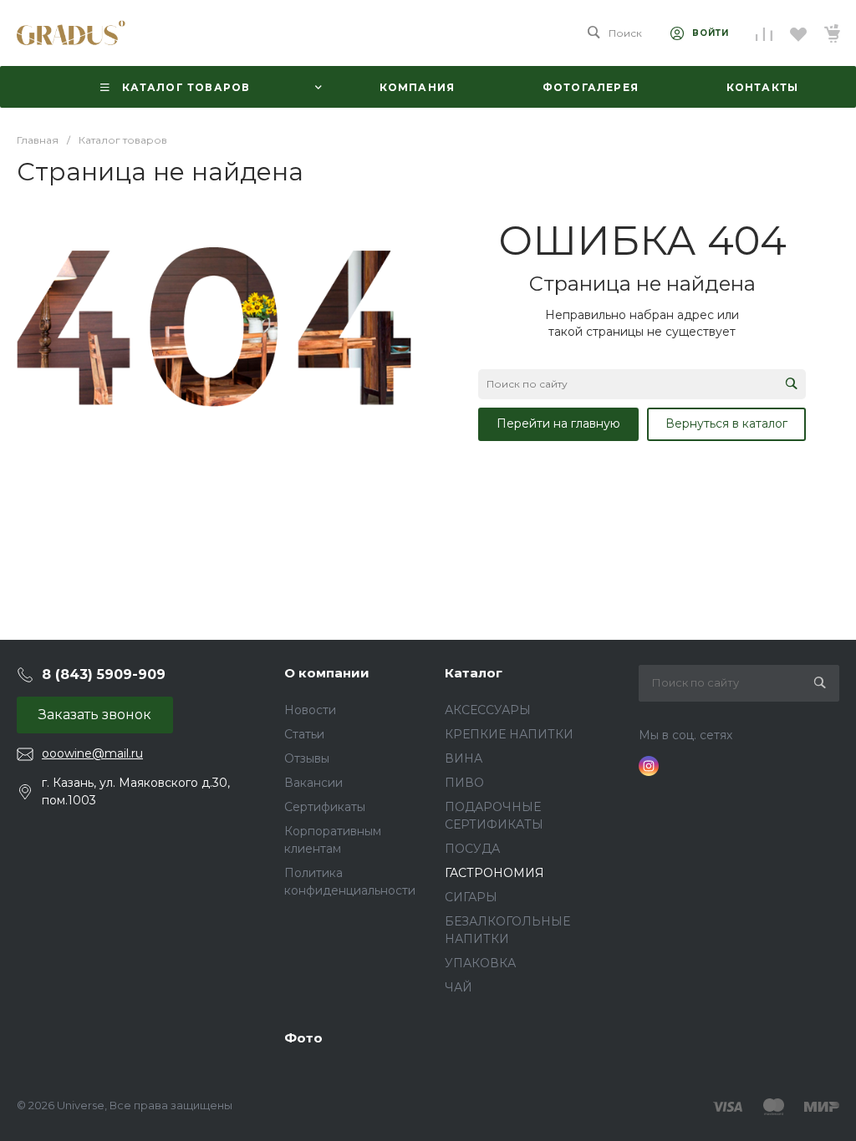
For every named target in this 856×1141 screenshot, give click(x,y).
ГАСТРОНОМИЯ (494, 872)
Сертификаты (324, 806)
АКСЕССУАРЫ (488, 710)
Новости (310, 710)
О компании (326, 673)
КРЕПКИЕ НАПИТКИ (509, 734)
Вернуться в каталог (726, 423)
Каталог (473, 673)
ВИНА (463, 758)
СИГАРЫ (471, 897)
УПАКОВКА (480, 963)
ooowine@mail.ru (92, 753)
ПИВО (464, 782)
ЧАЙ (458, 987)
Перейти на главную (558, 423)
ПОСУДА (472, 848)
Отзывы (306, 758)
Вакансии (313, 782)
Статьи (304, 734)
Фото (303, 1038)
